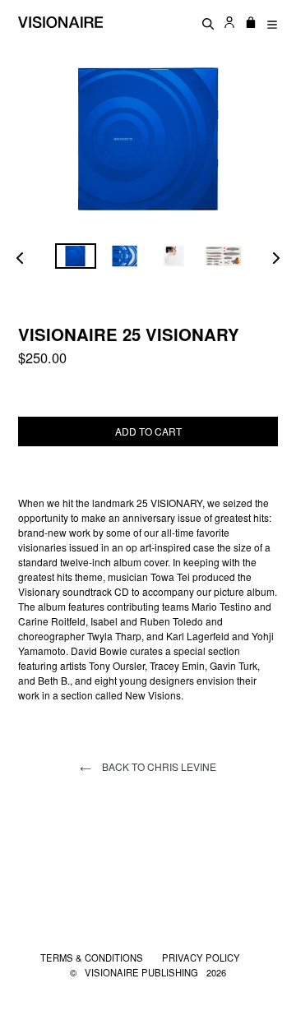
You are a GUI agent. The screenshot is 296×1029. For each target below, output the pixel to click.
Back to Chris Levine (157, 766)
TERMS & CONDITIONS (93, 957)
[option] (75, 256)
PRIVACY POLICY (201, 957)
